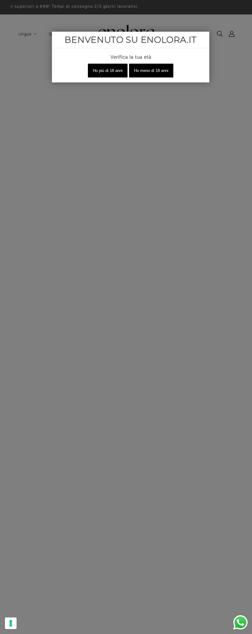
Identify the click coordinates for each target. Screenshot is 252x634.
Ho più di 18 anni (108, 70)
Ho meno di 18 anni (151, 70)
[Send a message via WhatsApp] (240, 622)
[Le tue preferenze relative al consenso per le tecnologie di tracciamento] (11, 623)
